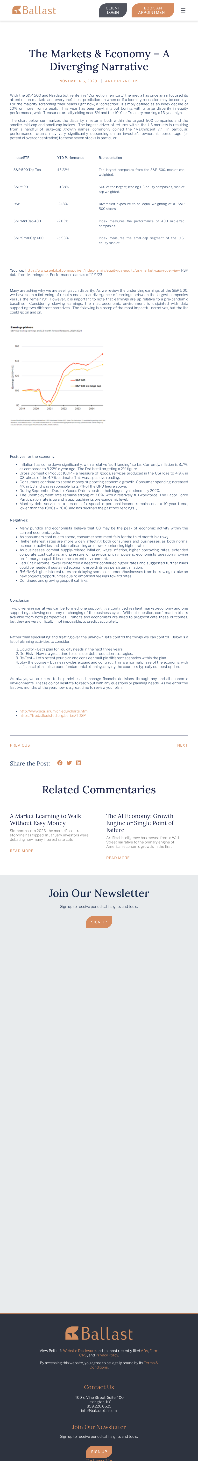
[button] (183, 10)
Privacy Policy (107, 1355)
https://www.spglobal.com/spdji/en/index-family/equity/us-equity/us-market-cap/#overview (102, 270)
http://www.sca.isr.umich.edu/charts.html (54, 711)
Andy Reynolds (122, 81)
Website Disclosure (79, 1351)
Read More (21, 851)
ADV (144, 1351)
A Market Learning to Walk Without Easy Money (45, 819)
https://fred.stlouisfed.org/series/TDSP (53, 715)
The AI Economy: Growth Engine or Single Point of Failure (140, 823)
